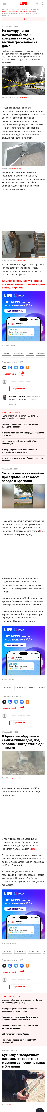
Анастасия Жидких (10, 943)
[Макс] (10, 367)
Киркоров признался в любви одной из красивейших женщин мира (19, 451)
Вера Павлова (9, 679)
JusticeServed (22, 97)
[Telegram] (15, 367)
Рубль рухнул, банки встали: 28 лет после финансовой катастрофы (21, 417)
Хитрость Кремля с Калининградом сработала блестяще (23, 434)
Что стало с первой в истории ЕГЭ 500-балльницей (19, 442)
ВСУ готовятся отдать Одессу (15, 1034)
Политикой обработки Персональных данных (18, 11)
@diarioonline (16, 778)
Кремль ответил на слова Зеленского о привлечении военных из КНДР (20, 1018)
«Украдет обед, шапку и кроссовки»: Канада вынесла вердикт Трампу (22, 1001)
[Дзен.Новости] (4, 367)
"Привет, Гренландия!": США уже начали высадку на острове (20, 425)
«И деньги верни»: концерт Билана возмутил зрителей (22, 459)
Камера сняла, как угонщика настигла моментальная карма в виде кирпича (23, 284)
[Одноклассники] (27, 367)
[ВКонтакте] (21, 367)
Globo (32, 848)
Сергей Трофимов (10, 345)
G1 (40, 530)
